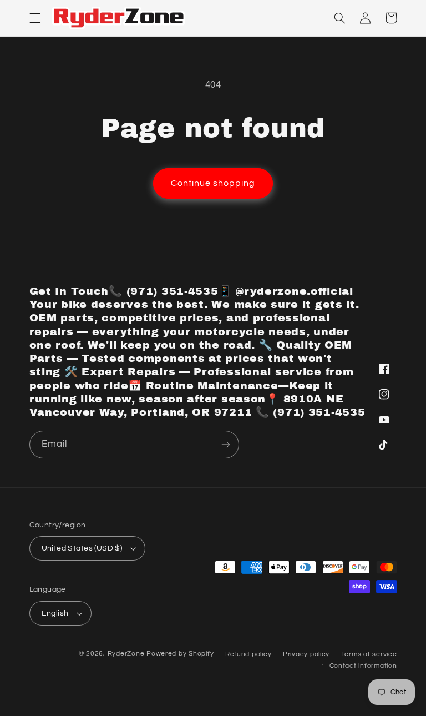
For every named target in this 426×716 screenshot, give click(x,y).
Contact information (363, 666)
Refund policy (248, 654)
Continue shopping (213, 183)
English (55, 613)
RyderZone (126, 654)
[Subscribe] (225, 444)
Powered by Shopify (180, 654)
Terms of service (369, 654)
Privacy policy (306, 654)
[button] (35, 18)
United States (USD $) (82, 548)
